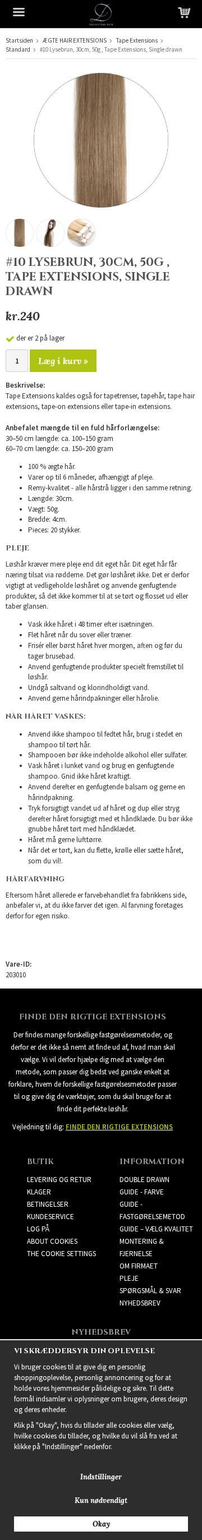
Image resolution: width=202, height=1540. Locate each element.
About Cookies (52, 1241)
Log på (38, 1229)
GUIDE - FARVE (142, 1192)
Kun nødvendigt (101, 1500)
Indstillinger (101, 1477)
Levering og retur (59, 1179)
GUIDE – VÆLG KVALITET (156, 1229)
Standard (18, 49)
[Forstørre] (101, 139)
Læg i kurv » (63, 360)
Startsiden (19, 40)
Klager (39, 1192)
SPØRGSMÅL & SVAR (150, 1290)
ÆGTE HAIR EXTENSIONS (75, 40)
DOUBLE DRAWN (144, 1179)
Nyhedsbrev (140, 1303)
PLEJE (129, 1278)
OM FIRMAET (139, 1266)
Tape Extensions (137, 40)
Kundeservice (50, 1216)
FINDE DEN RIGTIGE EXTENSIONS (119, 1127)
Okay (101, 1524)
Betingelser (47, 1204)
